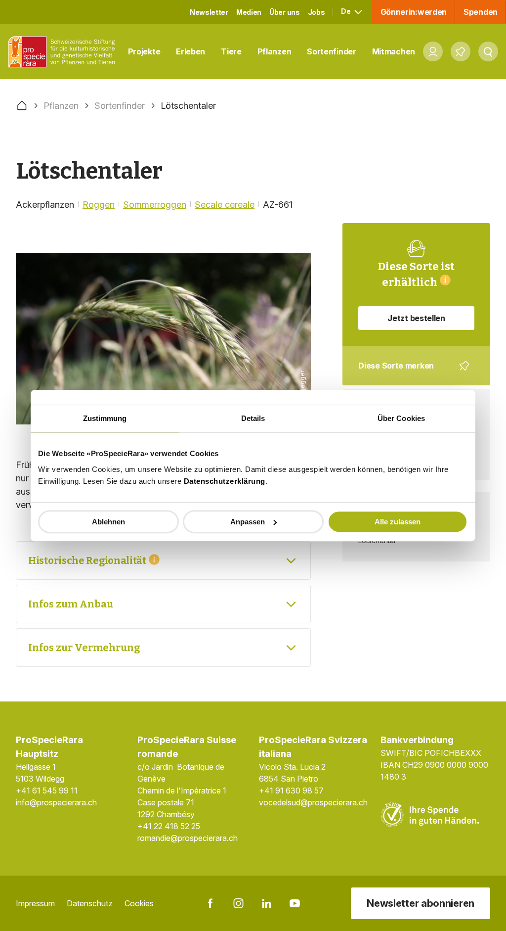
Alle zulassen (398, 521)
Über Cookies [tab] (401, 418)
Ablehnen (108, 521)
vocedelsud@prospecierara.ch (313, 802)
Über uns (284, 12)
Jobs (316, 12)
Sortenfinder (331, 51)
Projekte (144, 51)
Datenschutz (90, 903)
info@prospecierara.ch (56, 802)
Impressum (35, 903)
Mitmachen (393, 51)
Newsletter (209, 12)
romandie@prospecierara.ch (187, 838)
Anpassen (247, 521)
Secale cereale (224, 204)
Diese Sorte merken (410, 373)
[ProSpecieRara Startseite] (64, 51)
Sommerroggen (154, 204)
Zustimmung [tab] (105, 418)
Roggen (99, 204)
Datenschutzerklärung (224, 481)
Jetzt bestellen (416, 318)
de (346, 11)
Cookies (139, 903)
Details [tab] (253, 418)
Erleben (190, 51)
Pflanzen (274, 51)
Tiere (231, 51)
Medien (248, 12)
